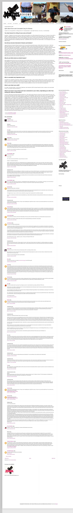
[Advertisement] (64, 208)
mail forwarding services (63, 143)
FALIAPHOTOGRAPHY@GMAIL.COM (66, 52)
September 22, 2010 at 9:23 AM (12, 140)
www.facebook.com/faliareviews (65, 63)
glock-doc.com (9, 453)
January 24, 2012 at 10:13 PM (11, 280)
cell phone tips (62, 133)
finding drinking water (63, 137)
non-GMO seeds (62, 109)
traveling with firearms (63, 116)
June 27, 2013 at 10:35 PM (11, 392)
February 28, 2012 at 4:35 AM (11, 296)
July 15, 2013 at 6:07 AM (11, 428)
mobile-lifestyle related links (64, 144)
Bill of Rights (61, 121)
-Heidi (8, 118)
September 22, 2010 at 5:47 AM (12, 134)
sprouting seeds (62, 152)
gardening (61, 101)
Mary (8, 259)
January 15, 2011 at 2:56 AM (11, 212)
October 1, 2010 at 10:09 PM (11, 166)
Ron (7, 283)
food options (61, 138)
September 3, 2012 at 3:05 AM (11, 355)
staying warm (62, 154)
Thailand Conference (10, 441)
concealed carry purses (63, 97)
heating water (62, 140)
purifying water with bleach (64, 111)
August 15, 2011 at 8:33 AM (11, 245)
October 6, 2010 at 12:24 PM (11, 183)
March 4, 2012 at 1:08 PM (11, 303)
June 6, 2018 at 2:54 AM (11, 454)
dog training (61, 98)
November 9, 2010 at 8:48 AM (11, 197)
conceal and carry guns (22, 260)
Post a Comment (8, 456)
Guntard (8, 137)
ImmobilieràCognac (10, 450)
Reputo (8, 143)
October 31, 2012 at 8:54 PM (11, 362)
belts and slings (62, 94)
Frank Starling (9, 215)
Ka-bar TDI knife (62, 91)
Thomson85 (9, 206)
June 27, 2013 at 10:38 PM (11, 399)
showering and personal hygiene (65, 151)
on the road (61, 145)
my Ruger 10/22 (62, 108)
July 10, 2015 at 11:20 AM (11, 438)
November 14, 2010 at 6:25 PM (12, 203)
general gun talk (9, 113)
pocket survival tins (62, 110)
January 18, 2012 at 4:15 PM (11, 261)
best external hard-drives (63, 122)
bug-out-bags (62, 95)
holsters (61, 105)
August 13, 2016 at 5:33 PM (11, 447)
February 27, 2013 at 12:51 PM (12, 376)
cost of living (61, 136)
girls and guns (14, 113)
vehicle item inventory (63, 157)
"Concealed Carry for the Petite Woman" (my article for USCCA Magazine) (65, 66)
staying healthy (62, 112)
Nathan (8, 248)
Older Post (53, 458)
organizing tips (62, 146)
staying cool (61, 153)
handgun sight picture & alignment (65, 104)
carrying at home (62, 96)
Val (7, 365)
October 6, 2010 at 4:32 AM (11, 177)
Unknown (8, 277)
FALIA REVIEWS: (10, 153)
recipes (61, 126)
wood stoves (61, 117)
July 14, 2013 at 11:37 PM (11, 423)
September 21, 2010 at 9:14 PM (12, 121)
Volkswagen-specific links (64, 132)
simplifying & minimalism (63, 127)
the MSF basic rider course (64, 128)
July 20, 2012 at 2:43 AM (11, 340)
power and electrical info (63, 150)
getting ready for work (63, 139)
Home (30, 458)
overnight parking (62, 147)
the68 (8, 264)
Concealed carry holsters (12, 446)
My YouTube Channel (66, 55)
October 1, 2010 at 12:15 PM (11, 150)
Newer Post (6, 458)
